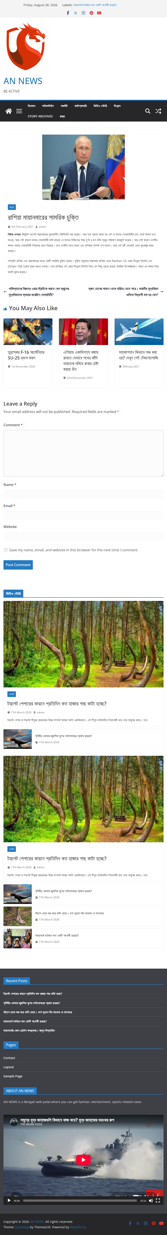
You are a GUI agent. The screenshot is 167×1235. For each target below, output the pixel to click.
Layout (8, 1067)
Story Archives (40, 116)
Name (9, 484)
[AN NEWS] (8, 111)
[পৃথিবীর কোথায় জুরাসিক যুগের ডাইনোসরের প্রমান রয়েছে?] (17, 739)
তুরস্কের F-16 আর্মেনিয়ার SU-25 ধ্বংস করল (26, 355)
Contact (9, 1058)
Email (9, 505)
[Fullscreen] (158, 1200)
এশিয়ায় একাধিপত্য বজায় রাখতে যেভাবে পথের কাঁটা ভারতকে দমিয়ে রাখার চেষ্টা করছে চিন (81, 360)
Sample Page (12, 1076)
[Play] (9, 1200)
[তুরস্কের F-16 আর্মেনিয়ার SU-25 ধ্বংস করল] (27, 321)
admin (42, 226)
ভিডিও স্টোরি (100, 106)
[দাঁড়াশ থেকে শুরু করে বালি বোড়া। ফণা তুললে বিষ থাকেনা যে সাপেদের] (17, 916)
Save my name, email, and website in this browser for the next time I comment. (73, 550)
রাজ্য (62, 116)
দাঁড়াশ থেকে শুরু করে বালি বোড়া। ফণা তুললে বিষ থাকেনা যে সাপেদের (107, 5)
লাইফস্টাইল (48, 106)
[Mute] (151, 1200)
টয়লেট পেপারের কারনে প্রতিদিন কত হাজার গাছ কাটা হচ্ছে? (57, 703)
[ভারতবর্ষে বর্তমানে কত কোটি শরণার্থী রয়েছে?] (17, 938)
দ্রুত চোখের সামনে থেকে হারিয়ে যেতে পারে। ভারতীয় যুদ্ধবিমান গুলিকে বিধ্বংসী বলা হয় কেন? (123, 291)
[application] (83, 1160)
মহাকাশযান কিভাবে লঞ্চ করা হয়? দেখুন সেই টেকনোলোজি (138, 355)
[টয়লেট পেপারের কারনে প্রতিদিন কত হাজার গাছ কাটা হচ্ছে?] (83, 644)
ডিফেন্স (117, 106)
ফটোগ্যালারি (81, 106)
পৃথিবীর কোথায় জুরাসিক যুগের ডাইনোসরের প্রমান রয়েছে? (63, 736)
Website (10, 526)
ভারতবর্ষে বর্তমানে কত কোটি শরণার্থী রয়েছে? (56, 935)
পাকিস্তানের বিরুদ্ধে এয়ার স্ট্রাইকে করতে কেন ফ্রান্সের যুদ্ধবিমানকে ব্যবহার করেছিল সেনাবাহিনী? (39, 291)
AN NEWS (22, 81)
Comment (13, 425)
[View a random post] (158, 111)
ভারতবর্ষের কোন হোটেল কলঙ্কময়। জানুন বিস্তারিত (29, 1030)
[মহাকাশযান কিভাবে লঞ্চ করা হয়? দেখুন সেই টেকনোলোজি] (139, 321)
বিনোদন (31, 106)
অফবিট (64, 106)
